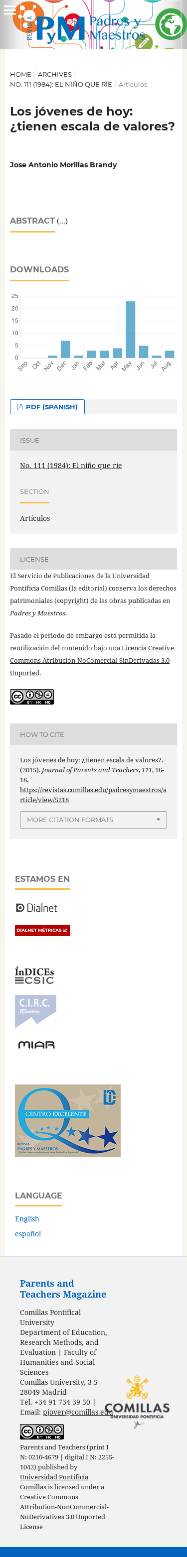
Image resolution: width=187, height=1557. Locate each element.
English (27, 1218)
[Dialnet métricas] (42, 933)
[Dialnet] (36, 911)
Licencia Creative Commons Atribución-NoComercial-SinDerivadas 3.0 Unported (92, 660)
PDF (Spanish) (51, 407)
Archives (55, 74)
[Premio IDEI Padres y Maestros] (68, 1154)
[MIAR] (36, 1048)
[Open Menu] (10, 10)
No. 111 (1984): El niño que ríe (61, 84)
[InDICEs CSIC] (34, 981)
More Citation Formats (70, 820)
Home (20, 74)
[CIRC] (35, 1026)
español (28, 1233)
